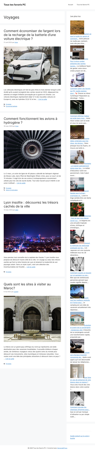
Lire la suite (42, 99)
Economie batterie (11, 106)
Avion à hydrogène (12, 190)
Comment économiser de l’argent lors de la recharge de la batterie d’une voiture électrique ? (32, 35)
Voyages (8, 104)
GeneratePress (62, 448)
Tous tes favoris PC (15, 4)
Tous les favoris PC (83, 4)
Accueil (70, 4)
